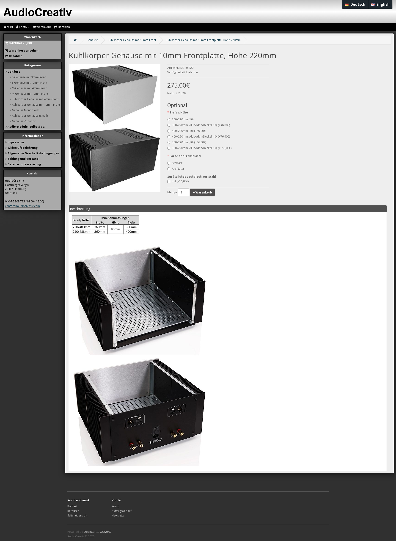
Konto (115, 506)
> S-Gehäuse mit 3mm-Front (28, 77)
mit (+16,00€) (180, 181)
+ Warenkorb (202, 192)
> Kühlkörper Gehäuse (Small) (29, 116)
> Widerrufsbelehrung (21, 148)
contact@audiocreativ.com (22, 206)
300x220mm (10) (182, 119)
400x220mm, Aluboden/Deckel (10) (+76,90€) (201, 136)
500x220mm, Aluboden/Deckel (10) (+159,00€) (201, 148)
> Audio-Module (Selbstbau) (25, 127)
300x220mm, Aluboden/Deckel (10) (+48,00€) (201, 125)
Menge (172, 192)
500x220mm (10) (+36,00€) (189, 142)
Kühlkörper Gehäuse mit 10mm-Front (132, 40)
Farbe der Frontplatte (186, 156)
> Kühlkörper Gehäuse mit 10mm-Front (35, 105)
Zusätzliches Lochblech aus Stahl (191, 177)
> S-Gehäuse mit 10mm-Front (28, 83)
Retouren (73, 511)
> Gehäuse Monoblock (24, 110)
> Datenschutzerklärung (23, 164)
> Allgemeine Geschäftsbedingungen (32, 153)
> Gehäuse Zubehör (23, 121)
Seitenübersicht (77, 515)
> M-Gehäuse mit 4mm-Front (28, 88)
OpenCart (90, 532)
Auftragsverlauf (122, 511)
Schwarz (177, 163)
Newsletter (119, 515)
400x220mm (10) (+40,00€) (189, 131)
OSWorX (105, 532)
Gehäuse (92, 40)
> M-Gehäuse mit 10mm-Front (29, 94)
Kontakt (72, 506)
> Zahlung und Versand (21, 159)
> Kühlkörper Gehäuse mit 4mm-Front (34, 99)
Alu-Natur (178, 169)
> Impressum (14, 142)
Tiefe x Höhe (179, 112)
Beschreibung (80, 209)
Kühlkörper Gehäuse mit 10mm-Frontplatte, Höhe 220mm (203, 40)
